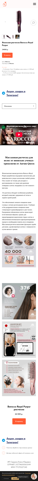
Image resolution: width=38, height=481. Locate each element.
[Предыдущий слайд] (5, 22)
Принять (15, 478)
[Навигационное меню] (34, 4)
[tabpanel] (19, 134)
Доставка (4, 67)
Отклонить (6, 478)
